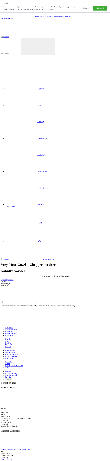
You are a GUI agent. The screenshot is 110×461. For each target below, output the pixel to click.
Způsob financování (7, 455)
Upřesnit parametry (7, 280)
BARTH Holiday (11, 356)
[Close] (17, 407)
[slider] (2, 428)
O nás (7, 368)
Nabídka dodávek (11, 330)
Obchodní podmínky (12, 375)
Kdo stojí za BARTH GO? (14, 366)
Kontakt (8, 371)
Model (3, 414)
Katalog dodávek (11, 333)
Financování (9, 335)
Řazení (3, 282)
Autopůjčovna (10, 350)
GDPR (7, 364)
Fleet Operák (9, 358)
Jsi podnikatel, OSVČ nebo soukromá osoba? (16, 418)
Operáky (8, 339)
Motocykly (9, 345)
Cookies (8, 379)
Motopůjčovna (10, 352)
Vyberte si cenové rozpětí (9, 426)
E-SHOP (8, 347)
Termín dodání (6, 422)
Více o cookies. (49, 9)
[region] (55, 6)
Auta (6, 341)
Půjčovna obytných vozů (13, 354)
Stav (2, 451)
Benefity (8, 377)
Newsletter (8, 362)
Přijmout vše (100, 8)
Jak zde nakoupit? (7, 18)
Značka (3, 409)
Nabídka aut (9, 328)
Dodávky (8, 343)
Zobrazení (4, 286)
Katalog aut (9, 331)
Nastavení (86, 8)
